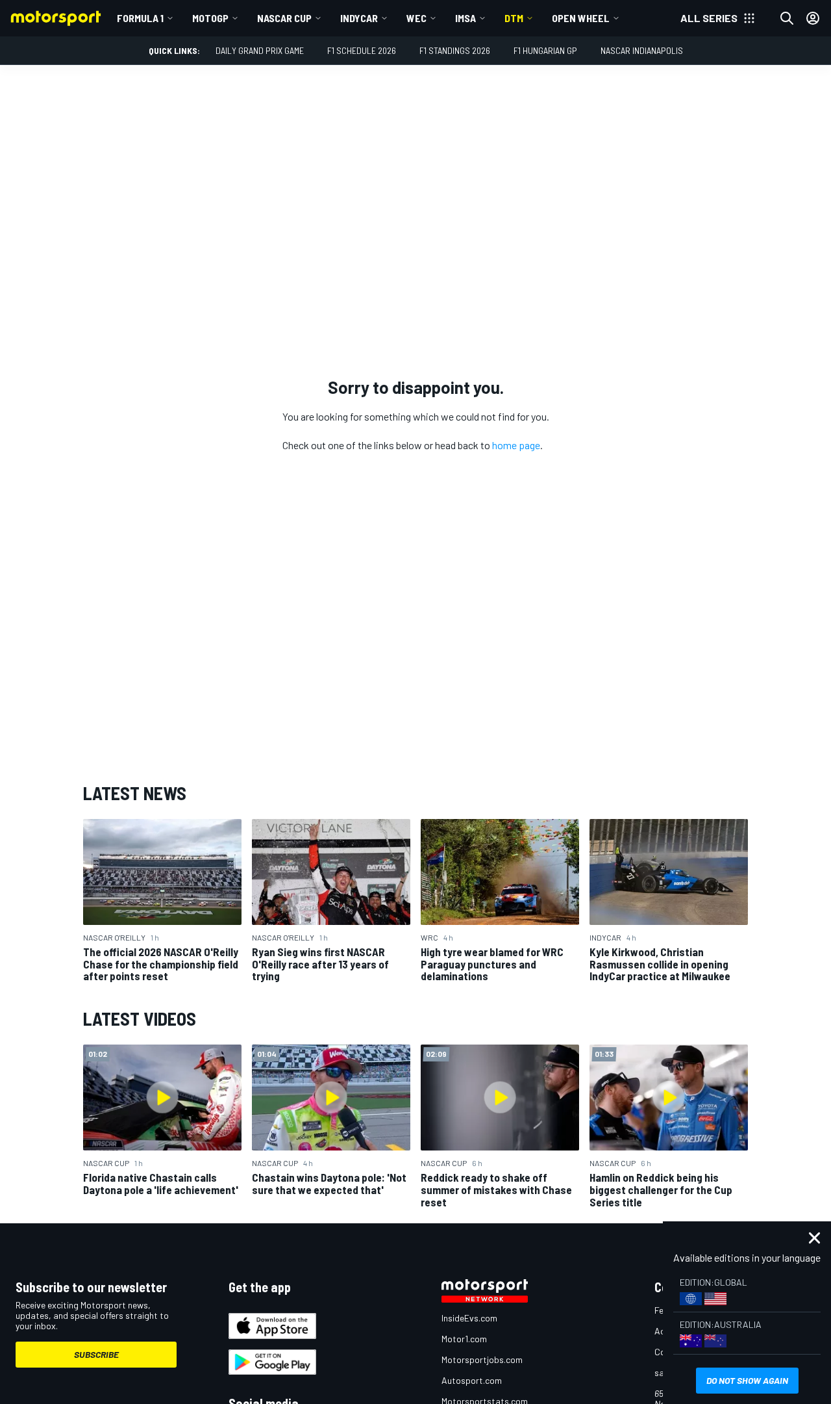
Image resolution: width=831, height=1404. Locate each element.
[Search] (787, 18)
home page (516, 445)
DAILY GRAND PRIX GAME (260, 50)
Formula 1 (140, 18)
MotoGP (210, 18)
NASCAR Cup (284, 18)
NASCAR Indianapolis (642, 50)
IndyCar (359, 18)
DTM (513, 18)
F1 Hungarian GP (545, 50)
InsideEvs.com (469, 1317)
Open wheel (581, 18)
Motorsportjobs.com (482, 1359)
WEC (416, 18)
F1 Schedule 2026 (361, 50)
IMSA (465, 18)
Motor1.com (464, 1338)
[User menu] (813, 18)
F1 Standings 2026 (454, 50)
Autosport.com (471, 1380)
